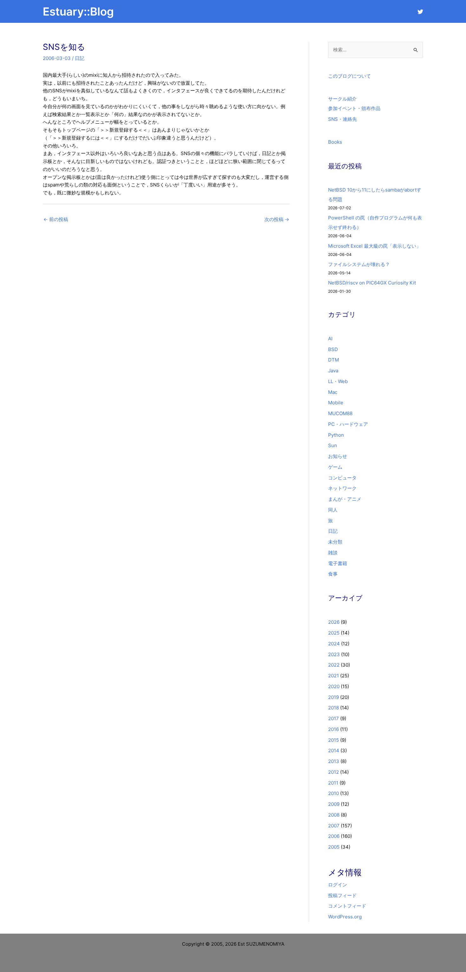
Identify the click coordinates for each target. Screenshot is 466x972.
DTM (333, 360)
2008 (334, 815)
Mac (332, 392)
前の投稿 (55, 219)
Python (336, 435)
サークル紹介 (342, 99)
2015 (333, 740)
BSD (333, 349)
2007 (334, 826)
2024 (334, 644)
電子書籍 (337, 563)
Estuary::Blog (78, 11)
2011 (333, 783)
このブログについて (349, 76)
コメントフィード (347, 906)
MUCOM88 (340, 413)
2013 (333, 761)
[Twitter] (420, 12)
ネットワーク (342, 488)
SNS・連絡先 (342, 119)
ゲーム (335, 467)
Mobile (335, 403)
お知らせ (337, 456)
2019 (333, 697)
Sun (332, 445)
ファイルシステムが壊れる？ (359, 264)
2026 (334, 622)
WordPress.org (345, 917)
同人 (333, 510)
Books (335, 142)
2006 (334, 836)
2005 (334, 847)
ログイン (337, 885)
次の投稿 (276, 219)
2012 (333, 772)
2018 (333, 708)
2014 (333, 750)
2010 (333, 793)
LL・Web (338, 381)
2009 (334, 804)
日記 (79, 58)
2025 (334, 633)
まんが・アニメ (344, 499)
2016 (333, 729)
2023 (334, 654)
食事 (333, 574)
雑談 (333, 553)
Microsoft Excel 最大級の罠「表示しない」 (374, 246)
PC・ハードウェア (348, 424)
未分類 (335, 542)
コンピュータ (342, 478)
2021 (333, 676)
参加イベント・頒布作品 (354, 108)
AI (330, 339)
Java (333, 371)
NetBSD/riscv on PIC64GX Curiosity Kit (372, 283)
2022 (334, 665)
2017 (333, 718)
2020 (334, 686)
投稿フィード (342, 895)
